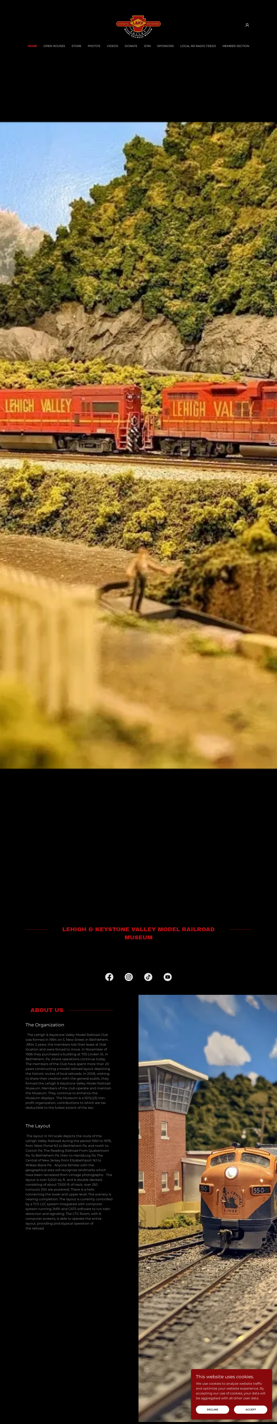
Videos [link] (112, 46)
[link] (138, 25)
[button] (247, 25)
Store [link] (76, 46)
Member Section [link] (235, 46)
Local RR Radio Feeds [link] (198, 46)
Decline (212, 1409)
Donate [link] (131, 46)
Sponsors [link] (165, 46)
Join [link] (147, 46)
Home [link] (32, 46)
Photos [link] (94, 46)
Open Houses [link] (54, 46)
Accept (251, 1409)
